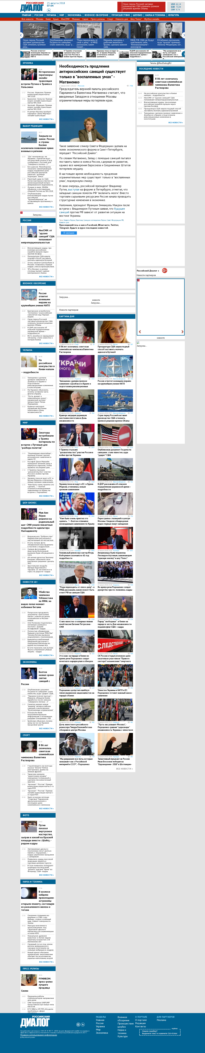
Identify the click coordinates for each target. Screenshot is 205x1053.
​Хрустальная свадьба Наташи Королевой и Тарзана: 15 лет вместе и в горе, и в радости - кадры (40, 569)
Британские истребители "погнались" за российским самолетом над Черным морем (40, 314)
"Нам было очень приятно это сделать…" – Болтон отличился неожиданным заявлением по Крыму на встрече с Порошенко (41, 488)
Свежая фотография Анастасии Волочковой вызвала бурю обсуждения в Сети (41, 552)
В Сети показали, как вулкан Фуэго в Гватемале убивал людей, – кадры (40, 650)
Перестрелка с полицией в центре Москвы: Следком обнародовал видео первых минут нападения (114, 521)
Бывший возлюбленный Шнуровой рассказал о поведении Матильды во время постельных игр (39, 642)
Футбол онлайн (151, 19)
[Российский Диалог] (32, 11)
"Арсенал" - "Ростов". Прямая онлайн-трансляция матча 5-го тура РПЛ (40, 793)
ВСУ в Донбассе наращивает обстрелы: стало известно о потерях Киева (41, 338)
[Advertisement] (117, 125)
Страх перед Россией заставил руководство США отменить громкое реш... (34, 43)
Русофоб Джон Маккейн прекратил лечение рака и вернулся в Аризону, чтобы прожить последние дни (40, 464)
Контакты (140, 1026)
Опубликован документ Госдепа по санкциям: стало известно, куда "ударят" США (40, 691)
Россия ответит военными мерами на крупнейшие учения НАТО (40, 54)
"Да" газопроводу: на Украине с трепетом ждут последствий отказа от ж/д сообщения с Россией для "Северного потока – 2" (40, 160)
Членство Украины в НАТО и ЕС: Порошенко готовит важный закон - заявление (115, 693)
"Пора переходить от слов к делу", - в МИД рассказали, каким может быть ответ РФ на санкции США (76, 590)
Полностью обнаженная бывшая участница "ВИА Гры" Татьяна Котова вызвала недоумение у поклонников (40, 634)
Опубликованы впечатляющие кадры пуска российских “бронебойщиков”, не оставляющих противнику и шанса (40, 198)
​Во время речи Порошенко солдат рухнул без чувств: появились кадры (115, 588)
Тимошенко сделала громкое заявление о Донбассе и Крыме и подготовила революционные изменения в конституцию (40, 382)
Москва (39, 19)
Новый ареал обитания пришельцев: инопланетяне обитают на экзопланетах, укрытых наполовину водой (40, 955)
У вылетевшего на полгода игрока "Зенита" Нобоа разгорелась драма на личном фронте (40, 769)
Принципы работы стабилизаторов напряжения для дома (41, 998)
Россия (38, 15)
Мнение (76, 19)
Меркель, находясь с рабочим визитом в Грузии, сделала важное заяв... (115, 43)
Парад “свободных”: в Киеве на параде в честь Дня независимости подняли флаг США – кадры (114, 624)
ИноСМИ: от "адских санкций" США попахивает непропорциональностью (161, 99)
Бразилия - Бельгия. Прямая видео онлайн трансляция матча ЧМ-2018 (40, 101)
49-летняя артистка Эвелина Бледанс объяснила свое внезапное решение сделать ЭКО (41, 560)
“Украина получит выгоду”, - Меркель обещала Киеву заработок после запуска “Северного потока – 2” (40, 699)
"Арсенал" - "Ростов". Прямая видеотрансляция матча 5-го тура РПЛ (41, 786)
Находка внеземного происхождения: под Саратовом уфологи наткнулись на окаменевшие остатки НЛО (41, 929)
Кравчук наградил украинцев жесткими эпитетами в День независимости (37, 409)
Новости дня (122, 19)
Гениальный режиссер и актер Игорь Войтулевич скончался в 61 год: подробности (76, 555)
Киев (48, 19)
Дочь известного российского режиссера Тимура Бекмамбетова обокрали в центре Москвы (75, 727)
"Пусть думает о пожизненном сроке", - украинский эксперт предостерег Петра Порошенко (37, 400)
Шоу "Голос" (136, 19)
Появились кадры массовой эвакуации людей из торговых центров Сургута (40, 861)
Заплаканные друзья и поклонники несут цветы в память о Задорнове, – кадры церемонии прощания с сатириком (41, 853)
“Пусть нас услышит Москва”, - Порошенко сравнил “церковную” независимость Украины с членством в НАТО (115, 728)
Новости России (69, 220)
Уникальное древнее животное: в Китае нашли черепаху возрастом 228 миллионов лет (39, 939)
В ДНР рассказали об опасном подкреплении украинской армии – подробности (38, 330)
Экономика (74, 15)
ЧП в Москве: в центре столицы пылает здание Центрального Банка (38, 271)
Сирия (85, 19)
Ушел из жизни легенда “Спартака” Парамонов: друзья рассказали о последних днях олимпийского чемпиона (39, 801)
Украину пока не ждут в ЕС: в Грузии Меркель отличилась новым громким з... (107, 54)
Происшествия (120, 15)
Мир (61, 15)
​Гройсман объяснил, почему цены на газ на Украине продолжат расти (40, 723)
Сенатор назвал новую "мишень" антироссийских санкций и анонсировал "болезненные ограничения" (40, 707)
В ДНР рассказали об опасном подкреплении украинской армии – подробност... (140, 54)
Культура (173, 15)
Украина (51, 15)
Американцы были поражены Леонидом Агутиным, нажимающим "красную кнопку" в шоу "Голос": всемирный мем (115, 556)
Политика (79, 220)
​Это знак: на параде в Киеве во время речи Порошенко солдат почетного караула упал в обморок (76, 658)
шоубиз (137, 15)
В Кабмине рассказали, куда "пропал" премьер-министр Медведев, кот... (169, 42)
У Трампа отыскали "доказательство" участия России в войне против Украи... (74, 54)
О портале (141, 1020)
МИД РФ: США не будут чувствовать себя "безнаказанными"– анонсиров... (142, 43)
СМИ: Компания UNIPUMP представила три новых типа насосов (41, 1004)
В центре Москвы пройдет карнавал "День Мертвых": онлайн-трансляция (40, 113)
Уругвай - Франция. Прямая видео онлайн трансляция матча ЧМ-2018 (40, 107)
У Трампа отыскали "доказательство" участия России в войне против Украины (39, 473)
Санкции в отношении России (94, 220)
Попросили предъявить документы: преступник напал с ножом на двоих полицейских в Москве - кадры (39, 616)
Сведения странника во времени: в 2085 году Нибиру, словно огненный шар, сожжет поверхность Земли (39, 919)
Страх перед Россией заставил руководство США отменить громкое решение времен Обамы (141, 6)
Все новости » (46, 119)
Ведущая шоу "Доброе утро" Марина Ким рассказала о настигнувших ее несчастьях (40, 538)
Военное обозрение (96, 15)
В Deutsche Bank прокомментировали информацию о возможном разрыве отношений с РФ (40, 715)
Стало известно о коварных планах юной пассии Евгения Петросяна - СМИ (76, 624)
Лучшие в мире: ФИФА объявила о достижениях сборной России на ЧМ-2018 (40, 189)
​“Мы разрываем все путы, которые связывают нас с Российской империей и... (173, 54)
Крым (56, 19)
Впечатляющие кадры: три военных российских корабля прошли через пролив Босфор (39, 251)
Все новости (27, 19)
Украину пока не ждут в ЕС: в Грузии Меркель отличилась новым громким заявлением (40, 480)
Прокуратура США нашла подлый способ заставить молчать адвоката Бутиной (40, 258)
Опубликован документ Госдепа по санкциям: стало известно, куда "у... (62, 42)
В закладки (69, 232)
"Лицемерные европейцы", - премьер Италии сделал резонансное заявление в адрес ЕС (40, 456)
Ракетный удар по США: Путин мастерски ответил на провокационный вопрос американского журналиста (40, 182)
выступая (74, 189)
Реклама (161, 1020)
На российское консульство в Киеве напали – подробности (160, 94)
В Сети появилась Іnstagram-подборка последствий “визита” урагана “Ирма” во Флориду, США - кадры (40, 868)
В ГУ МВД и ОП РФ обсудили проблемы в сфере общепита (40, 1011)
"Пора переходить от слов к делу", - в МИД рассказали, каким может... (87, 43)
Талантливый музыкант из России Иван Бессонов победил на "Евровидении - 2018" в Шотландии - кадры (115, 763)
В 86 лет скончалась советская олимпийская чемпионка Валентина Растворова (76, 349)
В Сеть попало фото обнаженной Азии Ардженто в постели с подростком (40, 545)
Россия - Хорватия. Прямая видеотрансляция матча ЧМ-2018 (39, 94)
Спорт (110, 19)
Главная (26, 15)
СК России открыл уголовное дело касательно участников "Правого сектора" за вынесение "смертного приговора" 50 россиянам (114, 659)
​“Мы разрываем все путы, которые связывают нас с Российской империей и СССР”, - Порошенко (76, 762)
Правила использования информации (38, 1035)
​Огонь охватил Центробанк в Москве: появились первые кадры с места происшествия (41, 264)
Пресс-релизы (98, 19)
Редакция (140, 1023)
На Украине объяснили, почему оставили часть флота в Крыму (38, 392)
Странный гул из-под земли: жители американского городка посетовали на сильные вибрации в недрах (40, 947)
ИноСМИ (65, 19)
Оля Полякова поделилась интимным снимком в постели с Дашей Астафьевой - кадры (40, 626)
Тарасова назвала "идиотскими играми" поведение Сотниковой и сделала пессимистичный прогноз (39, 778)
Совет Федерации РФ (115, 220)
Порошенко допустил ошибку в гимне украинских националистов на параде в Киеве (76, 693)
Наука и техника (155, 15)
